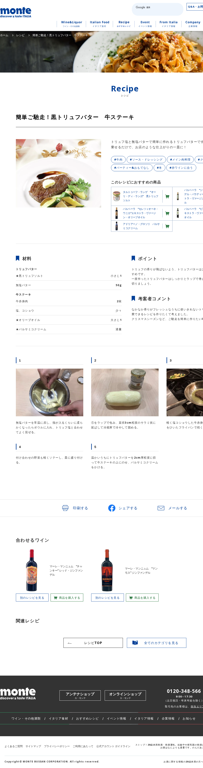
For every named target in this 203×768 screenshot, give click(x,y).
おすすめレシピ (87, 718)
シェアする (128, 508)
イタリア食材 (58, 718)
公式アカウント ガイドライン (113, 746)
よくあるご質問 (14, 746)
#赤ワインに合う (181, 167)
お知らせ (189, 718)
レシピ (20, 35)
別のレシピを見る (32, 597)
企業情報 (168, 718)
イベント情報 (116, 718)
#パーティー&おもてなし (131, 167)
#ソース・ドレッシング (146, 159)
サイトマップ (33, 746)
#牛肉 (118, 159)
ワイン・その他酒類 (26, 718)
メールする (178, 508)
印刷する (80, 508)
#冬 (159, 167)
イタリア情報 (144, 718)
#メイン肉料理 (180, 159)
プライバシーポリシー (57, 746)
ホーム (4, 35)
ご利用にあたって (83, 746)
